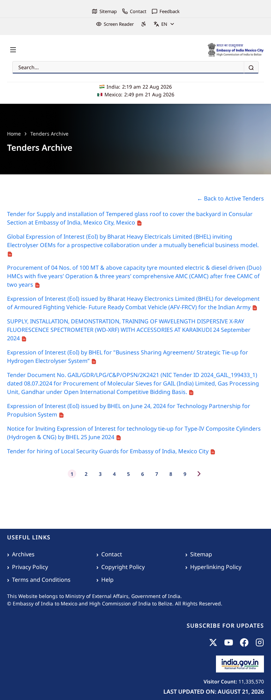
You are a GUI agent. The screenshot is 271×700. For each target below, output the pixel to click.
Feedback (169, 11)
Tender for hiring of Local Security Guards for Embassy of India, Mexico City (108, 451)
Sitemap (108, 11)
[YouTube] (228, 642)
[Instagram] (259, 642)
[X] (213, 642)
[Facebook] (244, 642)
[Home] (235, 49)
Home (14, 133)
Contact (138, 11)
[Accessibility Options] (143, 24)
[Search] (251, 67)
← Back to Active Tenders (230, 198)
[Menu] (13, 50)
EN (164, 24)
